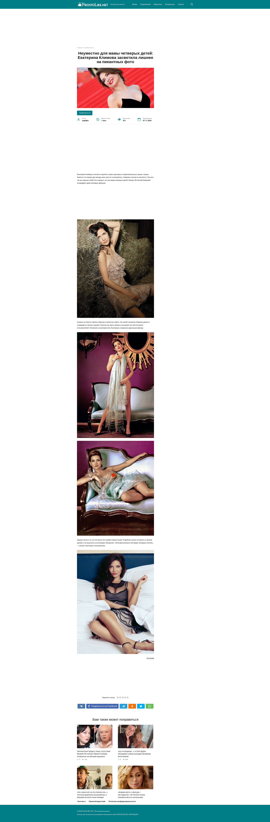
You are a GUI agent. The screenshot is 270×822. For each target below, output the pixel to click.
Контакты (82, 801)
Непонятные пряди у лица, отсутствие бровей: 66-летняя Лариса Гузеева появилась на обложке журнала (93, 753)
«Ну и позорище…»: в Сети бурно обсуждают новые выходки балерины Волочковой (134, 753)
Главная (80, 47)
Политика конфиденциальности (122, 801)
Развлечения (145, 4)
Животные (158, 4)
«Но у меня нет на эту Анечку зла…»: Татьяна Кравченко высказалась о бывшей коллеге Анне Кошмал (92, 794)
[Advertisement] (135, 29)
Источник (150, 658)
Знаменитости (89, 47)
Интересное (170, 4)
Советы (181, 4)
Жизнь (134, 4)
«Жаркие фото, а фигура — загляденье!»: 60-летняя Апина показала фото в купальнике (131, 794)
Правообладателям (97, 801)
